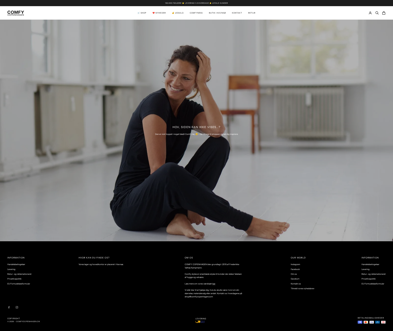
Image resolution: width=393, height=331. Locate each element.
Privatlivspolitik (14, 278)
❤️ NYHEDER (159, 13)
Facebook (295, 269)
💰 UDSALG (178, 13)
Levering (11, 269)
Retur (251, 13)
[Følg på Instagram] (16, 307)
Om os (294, 274)
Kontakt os (296, 283)
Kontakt (237, 13)
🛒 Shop (142, 13)
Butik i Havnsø (217, 13)
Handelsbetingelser (16, 264)
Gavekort (295, 278)
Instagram (295, 264)
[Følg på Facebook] (8, 307)
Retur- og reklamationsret (19, 274)
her (213, 283)
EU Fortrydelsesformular (18, 283)
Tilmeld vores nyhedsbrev (302, 288)
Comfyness (196, 13)
